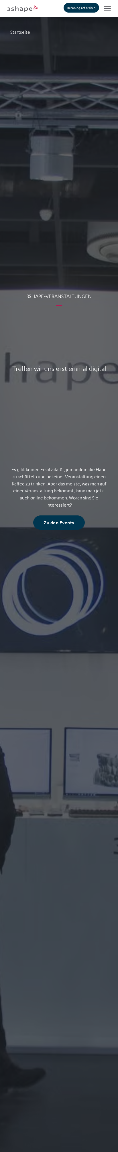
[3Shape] (22, 8)
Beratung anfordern (81, 7)
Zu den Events (59, 522)
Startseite (20, 32)
